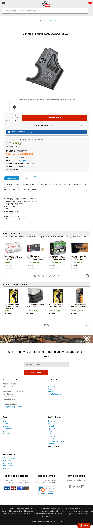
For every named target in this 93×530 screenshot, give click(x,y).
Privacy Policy (8, 466)
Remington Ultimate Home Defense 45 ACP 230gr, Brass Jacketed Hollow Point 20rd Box (57, 258)
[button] (47, 491)
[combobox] (45, 10)
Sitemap (51, 391)
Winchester (52, 436)
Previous (6, 276)
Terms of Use (8, 463)
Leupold (51, 439)
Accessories (7, 429)
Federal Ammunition (56, 441)
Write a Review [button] (37, 139)
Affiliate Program (54, 394)
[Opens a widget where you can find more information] (84, 526)
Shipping (51, 389)
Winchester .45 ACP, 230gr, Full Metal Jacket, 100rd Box (13, 258)
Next (87, 276)
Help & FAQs (7, 461)
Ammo (5, 424)
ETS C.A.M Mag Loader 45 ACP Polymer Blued (79, 305)
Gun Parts (7, 426)
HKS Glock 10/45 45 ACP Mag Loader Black (58, 305)
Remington (52, 444)
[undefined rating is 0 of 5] (12, 139)
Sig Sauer (51, 429)
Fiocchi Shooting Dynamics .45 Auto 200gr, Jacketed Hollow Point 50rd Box (35, 258)
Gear (4, 431)
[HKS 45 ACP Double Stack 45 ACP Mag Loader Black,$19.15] (13, 296)
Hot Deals (6, 434)
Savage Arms (53, 424)
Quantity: (12, 114)
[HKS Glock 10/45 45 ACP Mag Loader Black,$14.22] (57, 296)
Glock (50, 434)
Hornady (51, 426)
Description (12, 178)
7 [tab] (58, 276)
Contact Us (7, 468)
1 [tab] (35, 276)
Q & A (42, 178)
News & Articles (54, 384)
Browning (51, 421)
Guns (5, 421)
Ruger (50, 431)
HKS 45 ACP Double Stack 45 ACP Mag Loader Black (12, 306)
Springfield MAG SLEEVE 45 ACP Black (35, 305)
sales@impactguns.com (12, 407)
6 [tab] (54, 276)
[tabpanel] (13, 256)
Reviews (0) (27, 178)
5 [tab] (50, 276)
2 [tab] (39, 276)
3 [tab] (43, 276)
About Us (51, 386)
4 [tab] (46, 276)
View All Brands (54, 446)
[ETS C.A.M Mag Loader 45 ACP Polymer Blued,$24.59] (79, 296)
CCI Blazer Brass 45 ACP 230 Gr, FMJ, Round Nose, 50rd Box (79, 258)
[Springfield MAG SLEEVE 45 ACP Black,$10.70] (35, 296)
